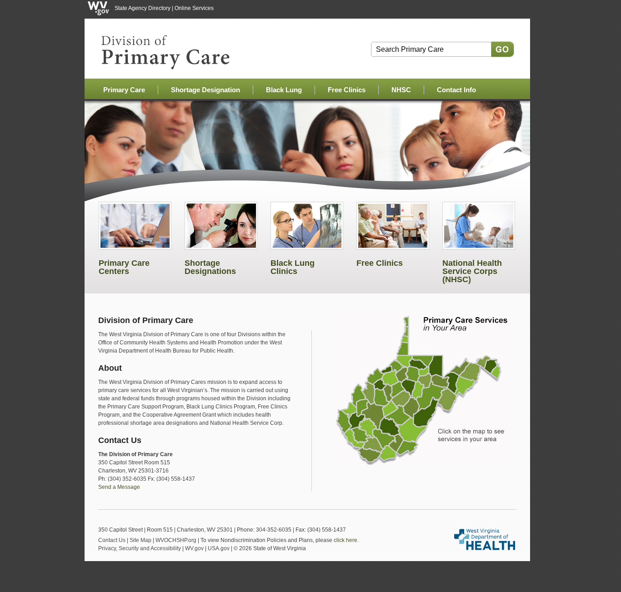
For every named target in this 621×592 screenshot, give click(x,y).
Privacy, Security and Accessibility (139, 548)
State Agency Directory (142, 8)
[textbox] (431, 49)
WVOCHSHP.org (175, 540)
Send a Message (119, 487)
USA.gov (219, 548)
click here (345, 540)
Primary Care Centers (124, 267)
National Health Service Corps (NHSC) (472, 271)
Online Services (194, 8)
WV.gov (194, 548)
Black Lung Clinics (292, 267)
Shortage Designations (210, 267)
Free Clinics (379, 263)
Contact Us (111, 540)
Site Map (140, 540)
